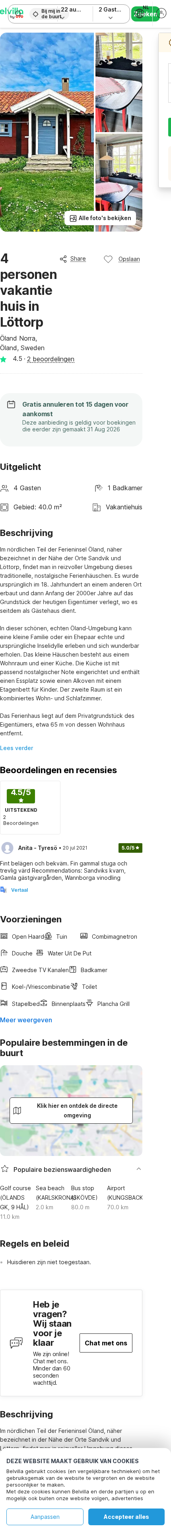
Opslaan (129, 258)
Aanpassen (45, 1516)
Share (78, 258)
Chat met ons (106, 1343)
